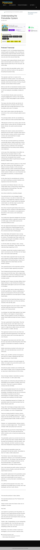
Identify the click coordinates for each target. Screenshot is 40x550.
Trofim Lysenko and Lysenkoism (8, 537)
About (4, 5)
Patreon (8, 41)
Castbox (4, 38)
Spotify (10, 36)
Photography (12, 5)
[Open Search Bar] (36, 7)
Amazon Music (15, 36)
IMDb (19, 41)
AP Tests (32, 5)
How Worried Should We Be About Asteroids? (11, 535)
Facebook (16, 41)
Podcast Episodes (22, 5)
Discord (12, 41)
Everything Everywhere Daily (8, 534)
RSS (7, 38)
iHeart (21, 36)
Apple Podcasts (5, 36)
